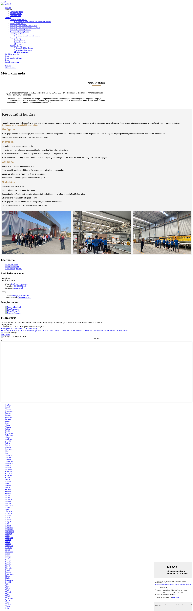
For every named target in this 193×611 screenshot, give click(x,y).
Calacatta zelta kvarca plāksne (30, 331)
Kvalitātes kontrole (12, 54)
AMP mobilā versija (30, 329)
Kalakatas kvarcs (20, 42)
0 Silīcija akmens (16, 46)
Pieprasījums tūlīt (7, 325)
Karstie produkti (6, 329)
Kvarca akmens (15, 38)
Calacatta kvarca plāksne (18, 20)
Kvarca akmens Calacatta (10, 331)
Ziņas (7, 60)
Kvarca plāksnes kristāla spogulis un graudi (25, 28)
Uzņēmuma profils (16, 12)
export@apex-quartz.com (20, 296)
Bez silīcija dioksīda (17, 34)
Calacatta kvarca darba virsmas (71, 331)
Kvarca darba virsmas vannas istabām (96, 331)
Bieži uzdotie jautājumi (13, 58)
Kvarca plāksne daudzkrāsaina (20, 30)
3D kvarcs (18, 44)
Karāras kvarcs (19, 40)
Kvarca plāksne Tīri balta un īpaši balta (23, 26)
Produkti (8, 18)
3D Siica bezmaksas (21, 52)
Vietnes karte (17, 329)
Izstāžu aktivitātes (16, 14)
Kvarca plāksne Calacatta (119, 331)
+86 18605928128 (19, 286)
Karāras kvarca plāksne (18, 24)
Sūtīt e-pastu (5, 335)
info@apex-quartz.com (19, 284)
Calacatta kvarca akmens (50, 331)
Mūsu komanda (15, 16)
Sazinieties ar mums (12, 62)
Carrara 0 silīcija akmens (23, 50)
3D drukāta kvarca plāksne (19, 32)
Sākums (8, 8)
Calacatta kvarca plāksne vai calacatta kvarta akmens (32, 22)
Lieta (7, 56)
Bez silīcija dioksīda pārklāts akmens (27, 36)
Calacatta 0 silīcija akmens (23, 48)
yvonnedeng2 (18, 288)
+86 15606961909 (24, 298)
